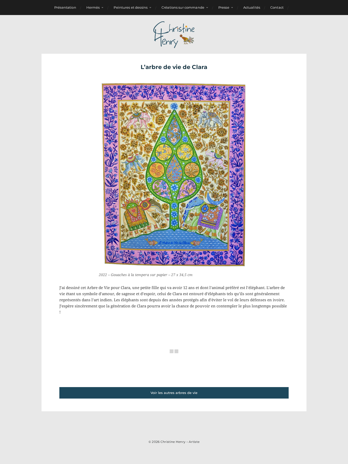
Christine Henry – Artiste (180, 442)
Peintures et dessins (131, 7)
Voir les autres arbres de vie (174, 393)
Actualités (251, 7)
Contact (277, 7)
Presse (223, 7)
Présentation (65, 7)
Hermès (93, 7)
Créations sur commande (183, 7)
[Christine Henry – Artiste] (174, 34)
